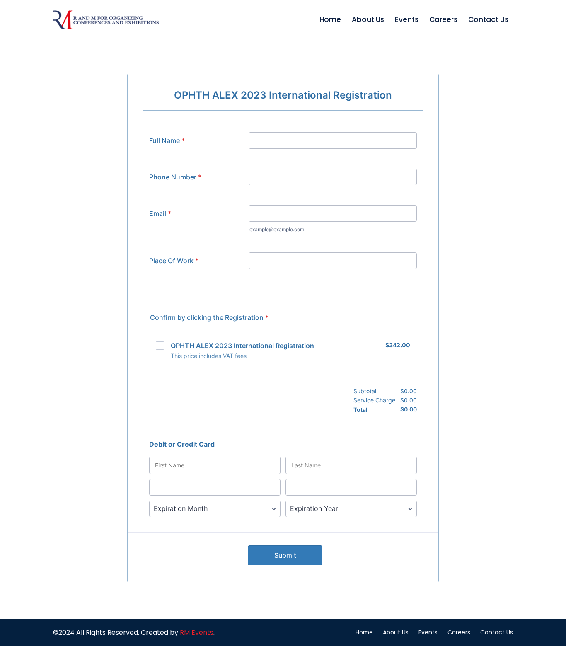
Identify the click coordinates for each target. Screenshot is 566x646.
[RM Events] (106, 19)
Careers (443, 19)
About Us (368, 19)
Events (406, 19)
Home (330, 19)
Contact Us (488, 19)
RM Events (196, 632)
